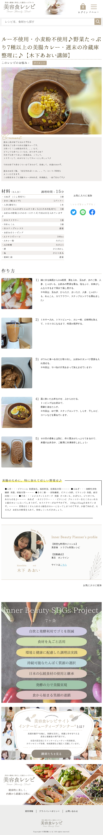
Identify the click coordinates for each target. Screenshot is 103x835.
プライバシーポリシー (49, 811)
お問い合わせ (72, 811)
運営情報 (29, 811)
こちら (63, 565)
